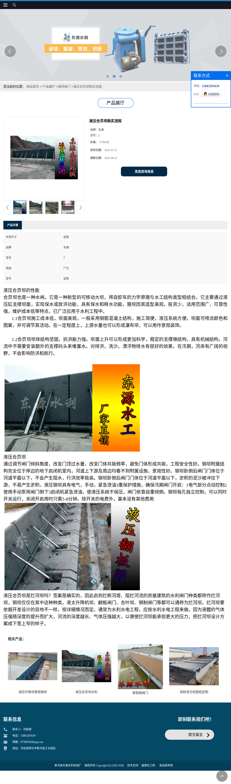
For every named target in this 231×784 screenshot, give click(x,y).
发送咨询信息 (144, 171)
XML (121, 765)
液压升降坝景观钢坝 (32, 692)
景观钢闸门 (140, 693)
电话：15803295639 (23, 735)
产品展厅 (49, 86)
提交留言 (195, 735)
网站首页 (32, 86)
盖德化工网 (148, 765)
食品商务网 (166, 765)
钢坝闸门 (64, 86)
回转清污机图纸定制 (194, 692)
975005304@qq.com (32, 742)
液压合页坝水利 (86, 692)
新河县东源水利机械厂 (68, 765)
